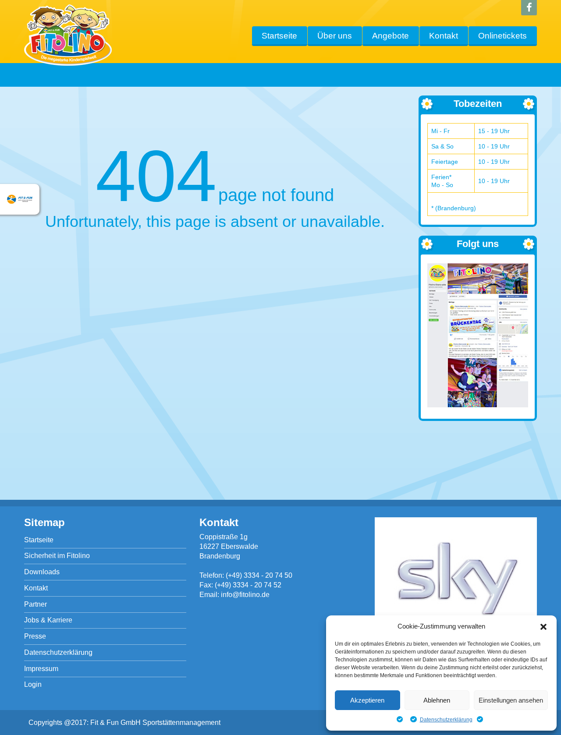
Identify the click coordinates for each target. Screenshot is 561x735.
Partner (35, 604)
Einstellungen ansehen (511, 700)
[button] (543, 626)
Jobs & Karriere (48, 620)
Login (33, 684)
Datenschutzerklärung (446, 720)
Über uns (334, 35)
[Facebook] (529, 7)
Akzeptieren (367, 700)
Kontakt (443, 35)
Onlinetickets (502, 35)
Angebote (390, 35)
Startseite (279, 35)
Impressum (41, 668)
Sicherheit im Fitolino (57, 555)
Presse (35, 636)
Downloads (42, 572)
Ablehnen (436, 700)
